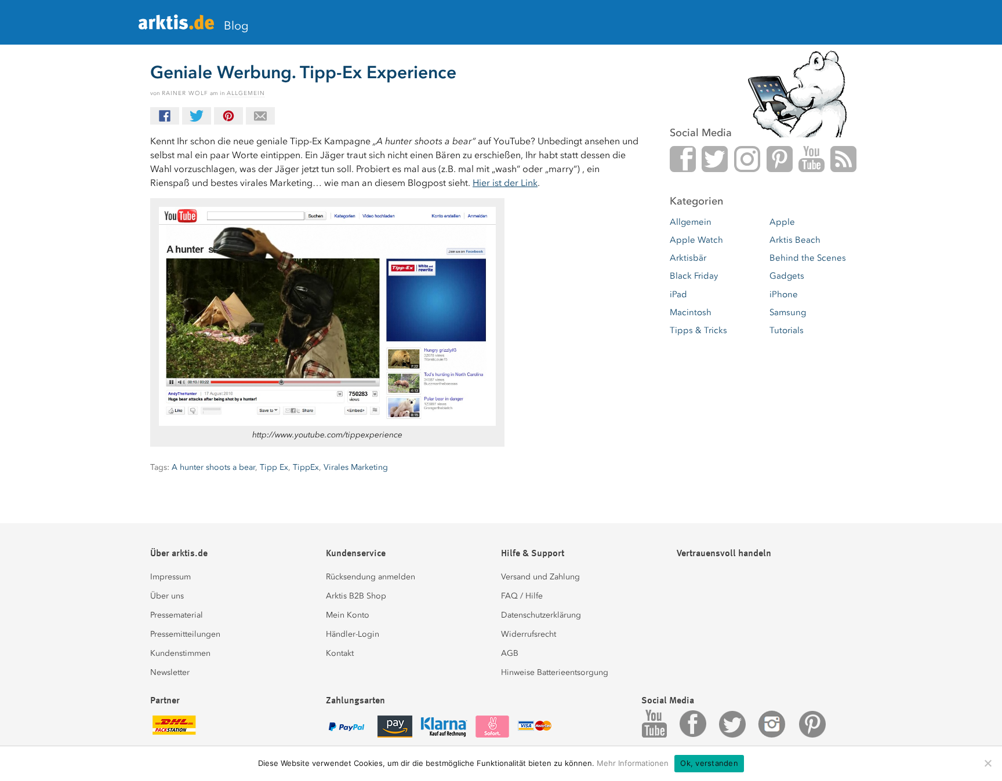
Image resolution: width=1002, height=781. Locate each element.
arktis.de (176, 26)
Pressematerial (176, 615)
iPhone (783, 294)
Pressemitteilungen (185, 634)
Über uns (167, 596)
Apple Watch (696, 240)
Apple (782, 222)
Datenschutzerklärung (541, 615)
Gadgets (786, 276)
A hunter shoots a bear (213, 467)
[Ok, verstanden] (987, 763)
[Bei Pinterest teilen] (228, 116)
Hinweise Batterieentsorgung (554, 672)
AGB (509, 653)
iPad (678, 294)
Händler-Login (352, 634)
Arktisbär (688, 258)
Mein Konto (347, 615)
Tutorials (786, 330)
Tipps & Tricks (698, 330)
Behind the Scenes (807, 258)
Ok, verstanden (709, 763)
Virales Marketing (356, 467)
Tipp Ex (274, 467)
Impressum (170, 577)
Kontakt (340, 653)
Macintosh (690, 312)
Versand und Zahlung (540, 577)
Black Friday (694, 276)
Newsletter (170, 672)
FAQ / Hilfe (522, 596)
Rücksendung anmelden (370, 577)
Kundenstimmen (180, 653)
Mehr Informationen (633, 763)
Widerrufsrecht (528, 634)
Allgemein (246, 93)
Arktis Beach (795, 240)
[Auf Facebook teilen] (164, 116)
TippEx (306, 467)
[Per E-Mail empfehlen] (260, 116)
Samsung (787, 312)
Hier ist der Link (505, 182)
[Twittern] (196, 116)
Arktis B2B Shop (356, 596)
